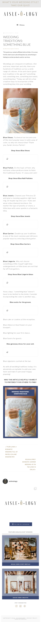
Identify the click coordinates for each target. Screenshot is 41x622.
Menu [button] (22, 25)
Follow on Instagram (21, 524)
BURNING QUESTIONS (11, 48)
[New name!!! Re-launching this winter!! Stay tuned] (20, 503)
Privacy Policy (32, 618)
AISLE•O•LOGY (20, 14)
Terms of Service (21, 619)
